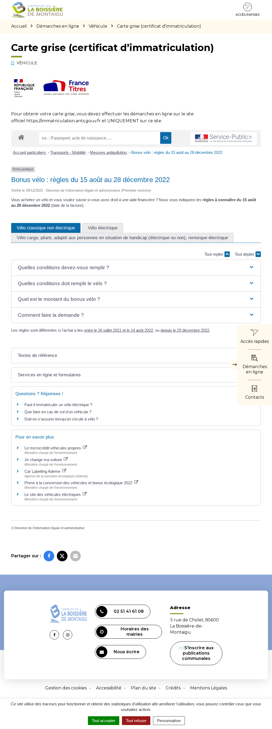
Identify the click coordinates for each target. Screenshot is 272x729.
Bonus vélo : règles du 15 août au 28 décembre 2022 (176, 152)
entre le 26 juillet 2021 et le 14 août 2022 (118, 330)
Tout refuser (136, 720)
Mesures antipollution (109, 152)
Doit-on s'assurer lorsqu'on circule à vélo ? (61, 419)
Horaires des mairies (135, 631)
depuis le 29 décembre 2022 (184, 330)
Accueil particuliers (30, 152)
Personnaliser (169, 720)
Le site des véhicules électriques (53, 494)
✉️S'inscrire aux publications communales (196, 653)
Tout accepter (103, 720)
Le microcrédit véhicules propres (53, 448)
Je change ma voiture (43, 459)
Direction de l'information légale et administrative (49, 528)
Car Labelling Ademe (42, 471)
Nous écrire (126, 651)
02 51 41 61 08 (129, 611)
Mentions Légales (208, 687)
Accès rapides (248, 14)
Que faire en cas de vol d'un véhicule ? (57, 412)
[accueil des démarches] (21, 137)
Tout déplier (245, 254)
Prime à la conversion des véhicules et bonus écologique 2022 (78, 483)
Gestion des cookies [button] (66, 687)
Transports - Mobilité (68, 152)
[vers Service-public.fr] (223, 138)
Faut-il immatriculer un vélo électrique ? (58, 404)
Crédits (173, 687)
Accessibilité (108, 687)
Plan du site (143, 687)
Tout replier (214, 254)
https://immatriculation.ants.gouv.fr (63, 120)
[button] (136, 268)
